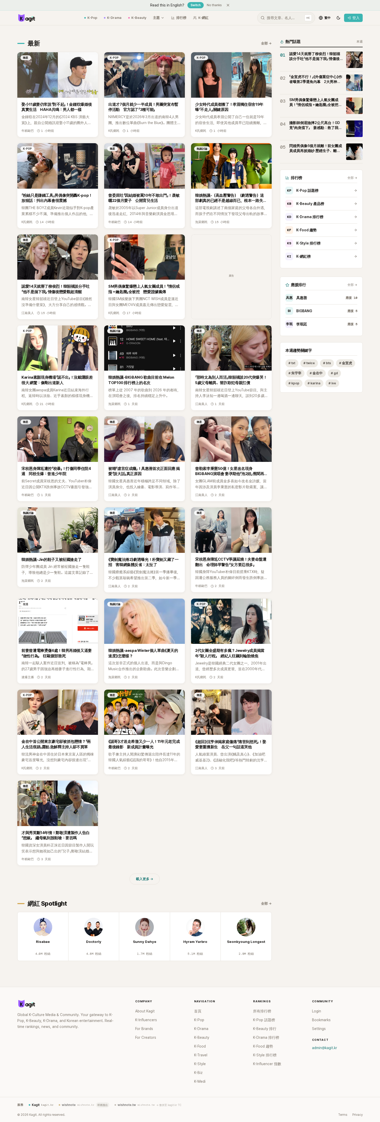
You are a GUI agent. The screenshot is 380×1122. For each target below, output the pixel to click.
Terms (342, 1115)
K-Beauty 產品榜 (305, 204)
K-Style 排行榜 (304, 243)
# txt (291, 363)
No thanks (214, 5)
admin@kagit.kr (324, 1048)
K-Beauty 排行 (264, 1029)
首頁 (197, 1011)
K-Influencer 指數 (267, 1064)
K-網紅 (203, 18)
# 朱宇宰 (294, 373)
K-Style (200, 1064)
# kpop (293, 383)
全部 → (266, 43)
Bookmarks (321, 1020)
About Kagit (145, 1011)
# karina (314, 383)
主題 (156, 18)
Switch (196, 5)
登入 (356, 18)
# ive (332, 383)
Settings (319, 1029)
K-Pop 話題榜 (302, 190)
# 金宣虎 (345, 363)
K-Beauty (138, 18)
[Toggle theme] (338, 18)
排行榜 (181, 18)
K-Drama (114, 18)
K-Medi (200, 1081)
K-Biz (198, 1073)
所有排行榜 (262, 1011)
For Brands (144, 1029)
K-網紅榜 (299, 256)
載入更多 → (144, 879)
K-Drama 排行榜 (305, 217)
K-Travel (200, 1055)
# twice (309, 363)
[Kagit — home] (26, 18)
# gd (334, 373)
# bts (327, 363)
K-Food (200, 1046)
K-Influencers (146, 1020)
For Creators (145, 1037)
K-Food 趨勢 (302, 230)
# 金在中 (316, 373)
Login (316, 1011)
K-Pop (92, 18)
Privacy (357, 1115)
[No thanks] (228, 5)
